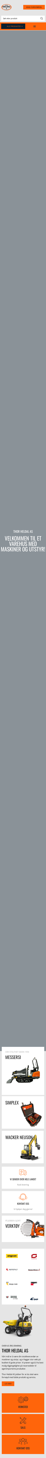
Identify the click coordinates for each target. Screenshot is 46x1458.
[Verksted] (23, 1400)
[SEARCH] (42, 18)
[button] (34, 26)
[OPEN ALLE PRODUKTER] (22, 26)
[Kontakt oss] (23, 1196)
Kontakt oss (23, 1203)
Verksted (23, 1407)
